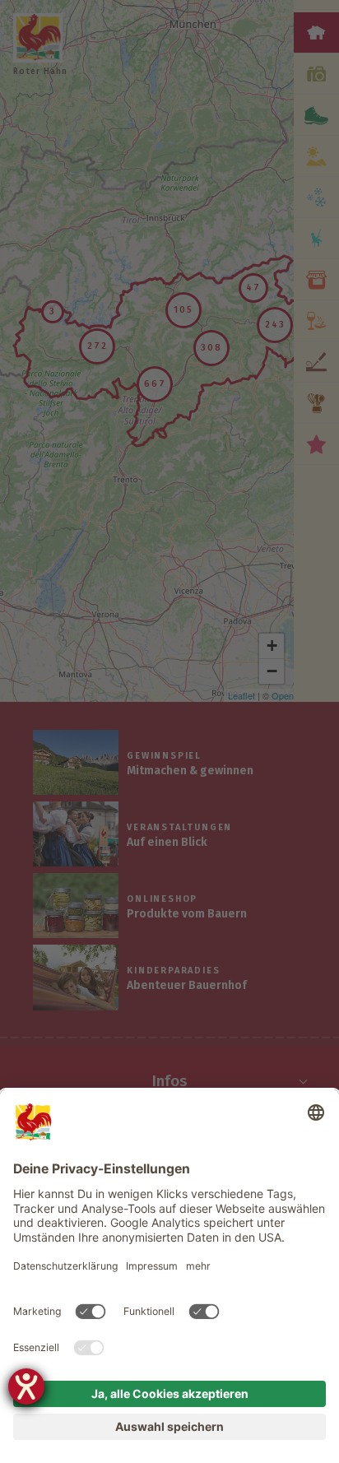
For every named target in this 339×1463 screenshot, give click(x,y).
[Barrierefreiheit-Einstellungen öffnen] (26, 1386)
